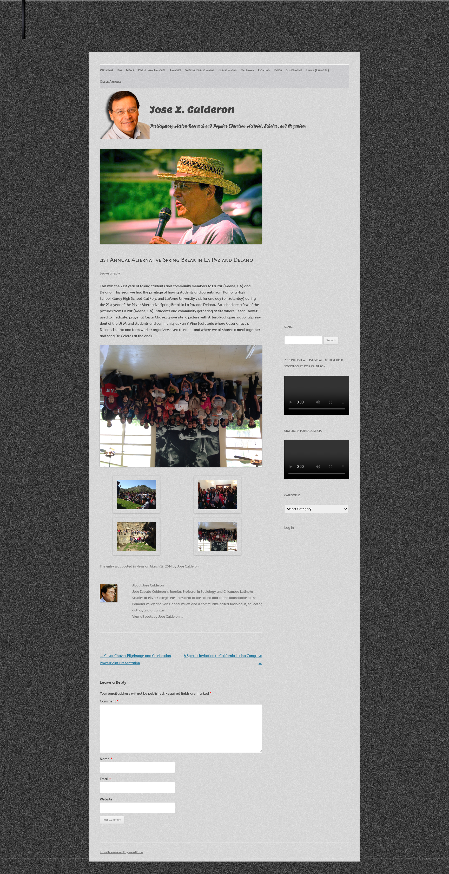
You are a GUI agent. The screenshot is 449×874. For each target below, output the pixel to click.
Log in (289, 527)
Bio (119, 70)
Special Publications (200, 70)
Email (105, 779)
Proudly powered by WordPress (121, 852)
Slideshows (294, 70)
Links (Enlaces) (317, 70)
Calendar (247, 70)
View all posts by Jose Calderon (158, 616)
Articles (175, 70)
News (130, 70)
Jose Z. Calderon (192, 109)
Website (106, 799)
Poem (278, 70)
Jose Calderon (188, 566)
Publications (228, 70)
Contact (264, 70)
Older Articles (110, 81)
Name (106, 758)
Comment (109, 701)
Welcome (107, 70)
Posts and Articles (152, 70)
